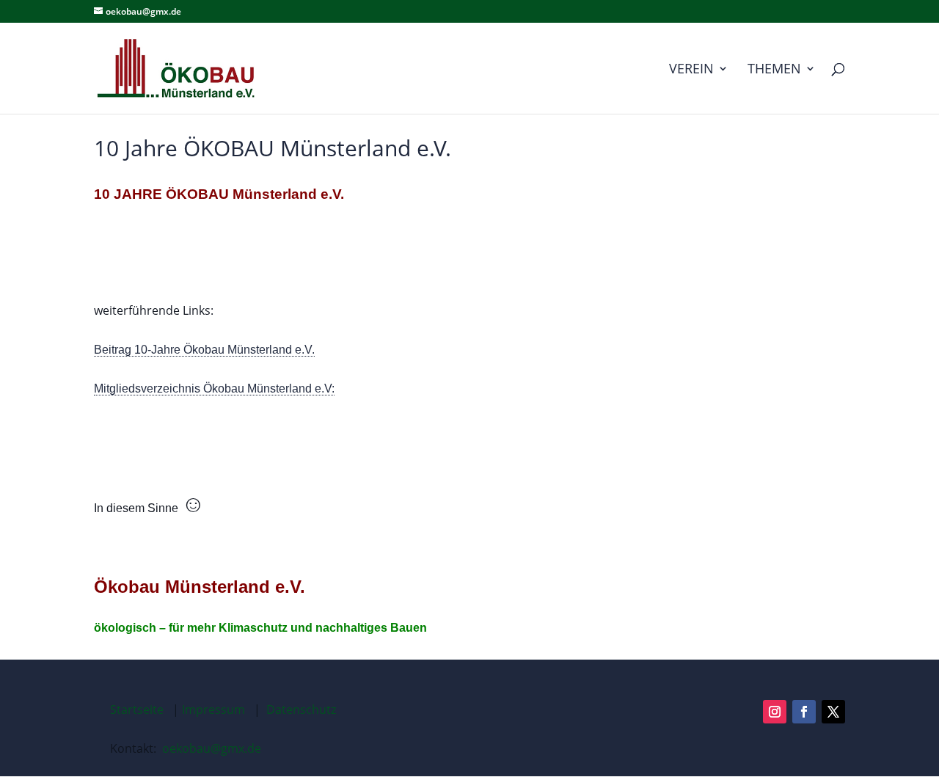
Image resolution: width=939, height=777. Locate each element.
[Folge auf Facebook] (804, 711)
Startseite (137, 709)
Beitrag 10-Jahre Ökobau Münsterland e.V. (204, 349)
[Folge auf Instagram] (774, 711)
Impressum (213, 709)
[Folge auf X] (833, 711)
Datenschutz (301, 709)
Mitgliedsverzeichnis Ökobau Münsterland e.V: (214, 388)
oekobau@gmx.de (211, 748)
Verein (691, 70)
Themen (774, 70)
